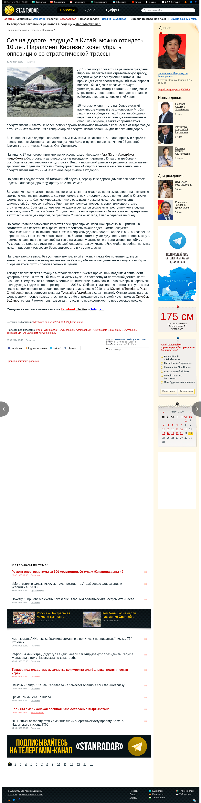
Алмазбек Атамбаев (76, 292)
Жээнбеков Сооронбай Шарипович (181, 129)
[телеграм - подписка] (177, 299)
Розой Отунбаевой (47, 329)
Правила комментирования (23, 361)
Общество (39, 18)
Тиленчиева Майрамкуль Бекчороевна (173, 75)
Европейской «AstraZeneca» (172, 358)
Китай (138, 2)
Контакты (12, 794)
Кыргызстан (59, 2)
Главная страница (17, 30)
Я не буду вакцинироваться (179, 382)
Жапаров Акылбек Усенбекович (182, 107)
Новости (34, 30)
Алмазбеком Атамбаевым (75, 329)
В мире (152, 2)
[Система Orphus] (127, 351)
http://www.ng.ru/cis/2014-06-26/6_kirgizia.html (58, 322)
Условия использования (31, 794)
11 (65, 764)
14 (85, 764)
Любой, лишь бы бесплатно (173, 377)
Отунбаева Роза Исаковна (183, 183)
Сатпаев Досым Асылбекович (182, 151)
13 (78, 764)
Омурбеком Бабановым (107, 329)
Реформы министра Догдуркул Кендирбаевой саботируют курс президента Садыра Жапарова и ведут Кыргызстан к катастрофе (72, 656)
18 (168, 433)
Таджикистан (79, 2)
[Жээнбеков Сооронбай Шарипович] (165, 143)
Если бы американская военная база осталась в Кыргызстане (61, 709)
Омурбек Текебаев (124, 288)
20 (177, 433)
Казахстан (41, 2)
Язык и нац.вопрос (114, 18)
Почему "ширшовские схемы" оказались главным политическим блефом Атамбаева (73, 599)
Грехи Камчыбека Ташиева (31, 697)
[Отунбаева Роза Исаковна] (165, 197)
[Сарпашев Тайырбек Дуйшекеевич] (165, 219)
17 (163, 433)
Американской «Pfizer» (176, 371)
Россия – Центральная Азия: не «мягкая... (53, 615)
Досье (133, 794)
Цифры (133, 797)
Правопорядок (89, 18)
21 (181, 433)
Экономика (23, 18)
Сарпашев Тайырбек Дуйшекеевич (182, 205)
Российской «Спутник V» (178, 363)
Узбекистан (121, 2)
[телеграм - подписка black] (79, 756)
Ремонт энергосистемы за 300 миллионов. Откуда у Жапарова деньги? (67, 571)
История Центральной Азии (148, 18)
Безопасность (68, 18)
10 (58, 764)
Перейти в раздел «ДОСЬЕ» (174, 89)
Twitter (82, 309)
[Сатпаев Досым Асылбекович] (165, 166)
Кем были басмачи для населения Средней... (119, 615)
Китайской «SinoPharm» (177, 367)
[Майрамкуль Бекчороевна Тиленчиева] (172, 51)
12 (71, 764)
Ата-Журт (109, 154)
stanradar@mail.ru (88, 24)
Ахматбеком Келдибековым (39, 332)
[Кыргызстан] (40, 61)
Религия (52, 18)
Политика (9, 18)
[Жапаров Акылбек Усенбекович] (165, 121)
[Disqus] (79, 413)
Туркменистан (101, 2)
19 (172, 433)
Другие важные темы (184, 18)
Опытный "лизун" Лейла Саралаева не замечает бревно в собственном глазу (68, 685)
